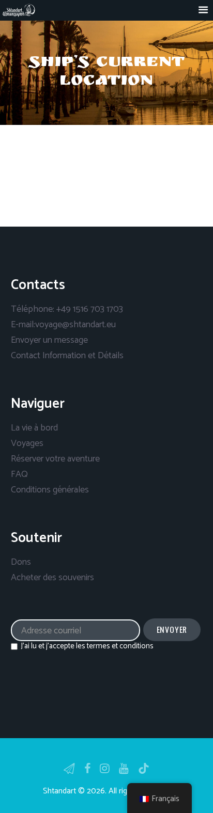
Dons (21, 562)
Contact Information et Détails (67, 355)
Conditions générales (50, 490)
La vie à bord (34, 428)
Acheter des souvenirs (52, 577)
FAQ (19, 474)
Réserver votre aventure (55, 459)
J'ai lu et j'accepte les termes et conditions (87, 646)
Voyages (27, 443)
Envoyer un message (49, 340)
